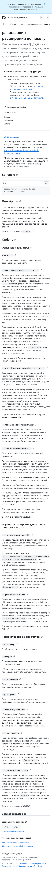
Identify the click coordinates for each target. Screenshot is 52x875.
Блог (40, 866)
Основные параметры (15, 247)
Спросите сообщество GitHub (16, 843)
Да (8, 827)
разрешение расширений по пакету (35, 24)
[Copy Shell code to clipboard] (46, 183)
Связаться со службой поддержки (18, 846)
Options (7, 239)
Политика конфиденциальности (13, 831)
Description (10, 201)
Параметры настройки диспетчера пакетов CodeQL (23, 526)
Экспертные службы (27, 866)
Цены (15, 866)
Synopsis (8, 174)
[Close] (45, 4)
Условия (23, 863)
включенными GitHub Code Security (27, 98)
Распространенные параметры (21, 636)
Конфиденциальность (37, 863)
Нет (17, 827)
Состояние (6, 866)
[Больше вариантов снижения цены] (30, 107)
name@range (27, 425)
